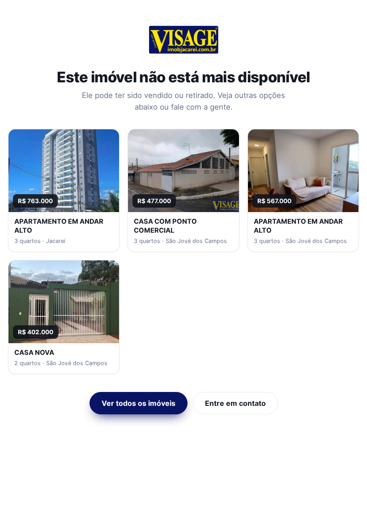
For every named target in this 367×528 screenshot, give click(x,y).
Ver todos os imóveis (138, 403)
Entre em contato (235, 403)
